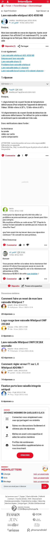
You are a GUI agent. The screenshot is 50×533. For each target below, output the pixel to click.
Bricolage (7, 481)
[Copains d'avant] (13, 525)
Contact (11, 499)
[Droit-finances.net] (37, 519)
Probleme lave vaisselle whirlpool (15, 64)
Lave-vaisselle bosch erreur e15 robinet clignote (22, 71)
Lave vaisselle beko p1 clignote (14, 67)
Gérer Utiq (41, 501)
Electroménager (35, 6)
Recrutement (37, 499)
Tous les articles (21, 499)
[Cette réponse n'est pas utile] (26, 155)
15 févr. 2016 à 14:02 (16, 211)
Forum (8, 6)
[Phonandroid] (37, 530)
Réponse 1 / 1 (7, 84)
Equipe (22, 496)
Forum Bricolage (20, 6)
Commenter (10, 156)
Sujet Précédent (10, 11)
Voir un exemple (41, 474)
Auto (5, 478)
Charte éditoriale (31, 496)
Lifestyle (6, 474)
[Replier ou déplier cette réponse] (47, 84)
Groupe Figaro (22, 503)
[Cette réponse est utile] (18, 155)
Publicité (42, 496)
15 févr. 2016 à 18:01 (27, 23)
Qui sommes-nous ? (12, 496)
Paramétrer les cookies (29, 501)
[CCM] (37, 514)
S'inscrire (25, 455)
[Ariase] (13, 530)
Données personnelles (12, 501)
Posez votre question (33, 286)
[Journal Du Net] (13, 519)
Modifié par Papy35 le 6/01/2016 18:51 (22, 92)
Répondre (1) (10, 46)
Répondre (15, 286)
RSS (29, 499)
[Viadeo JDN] (37, 525)
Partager (24, 46)
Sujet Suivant (41, 11)
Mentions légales (11, 503)
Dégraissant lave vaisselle (12, 58)
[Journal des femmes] (13, 514)
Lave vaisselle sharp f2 (11, 61)
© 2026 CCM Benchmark (37, 503)
